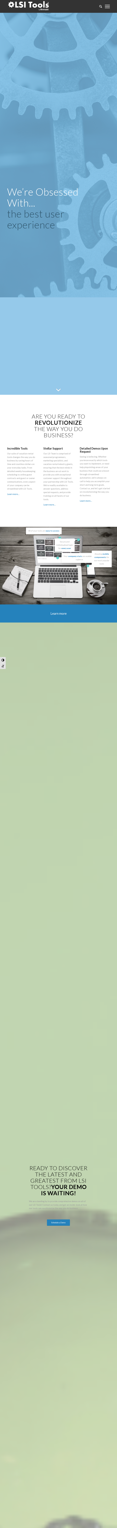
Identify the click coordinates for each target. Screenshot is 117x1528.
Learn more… (13, 494)
